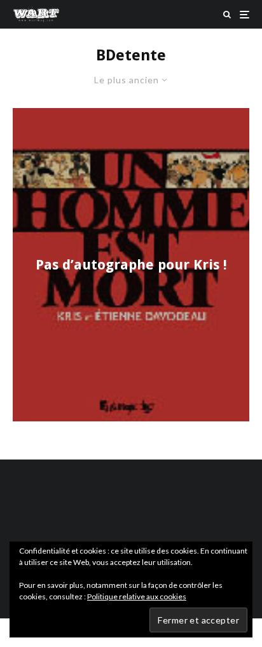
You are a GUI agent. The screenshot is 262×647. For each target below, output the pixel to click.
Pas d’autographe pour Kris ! (131, 264)
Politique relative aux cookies (136, 596)
